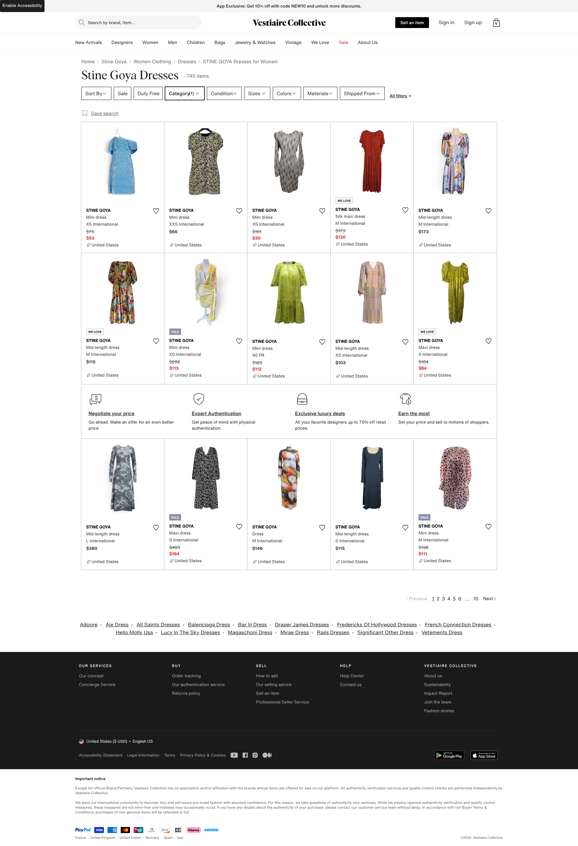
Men (172, 42)
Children (196, 42)
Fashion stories (439, 711)
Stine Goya (113, 61)
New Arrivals (88, 42)
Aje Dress (117, 624)
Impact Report (438, 693)
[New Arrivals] (106, 42)
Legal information (143, 755)
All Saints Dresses (158, 624)
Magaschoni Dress (250, 632)
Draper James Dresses (302, 624)
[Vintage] (306, 42)
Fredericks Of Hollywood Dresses (377, 624)
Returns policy (186, 693)
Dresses (187, 61)
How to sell (267, 676)
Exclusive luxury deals (320, 413)
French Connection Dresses (458, 624)
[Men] (182, 42)
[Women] (163, 42)
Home (88, 61)
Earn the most (414, 413)
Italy (180, 837)
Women (150, 42)
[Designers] (137, 42)
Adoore (89, 624)
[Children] (209, 42)
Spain (168, 837)
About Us (368, 42)
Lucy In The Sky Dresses (190, 632)
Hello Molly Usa (134, 632)
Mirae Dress (294, 632)
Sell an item (412, 22)
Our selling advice (273, 685)
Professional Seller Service (282, 702)
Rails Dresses (333, 632)
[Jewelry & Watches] (280, 42)
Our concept (91, 676)
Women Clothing (152, 61)
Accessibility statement (100, 755)
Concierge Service (97, 685)
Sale (343, 42)
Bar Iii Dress (252, 624)
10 (475, 598)
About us (433, 676)
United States (130, 837)
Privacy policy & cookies (203, 755)
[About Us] (382, 42)
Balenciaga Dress (209, 624)
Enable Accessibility (22, 5)
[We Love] (334, 42)
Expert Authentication (216, 413)
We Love (320, 42)
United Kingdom (103, 837)
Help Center (352, 676)
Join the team (437, 702)
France (80, 837)
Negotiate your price (112, 413)
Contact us (351, 685)
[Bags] (230, 42)
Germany (152, 837)
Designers (122, 42)
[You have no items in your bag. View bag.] (496, 22)
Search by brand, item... (111, 22)
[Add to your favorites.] (156, 211)
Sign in (447, 22)
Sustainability (437, 685)
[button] (496, 22)
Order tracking (186, 676)
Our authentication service (198, 685)
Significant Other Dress (385, 632)
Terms (169, 755)
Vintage (293, 42)
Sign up (473, 22)
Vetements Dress (441, 632)
